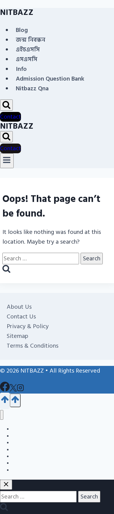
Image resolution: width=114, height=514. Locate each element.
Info (21, 69)
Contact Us (21, 316)
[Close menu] (1, 415)
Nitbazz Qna (32, 88)
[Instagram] (20, 390)
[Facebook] (5, 390)
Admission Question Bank (50, 79)
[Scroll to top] (5, 401)
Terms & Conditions (32, 346)
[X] (13, 390)
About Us (19, 307)
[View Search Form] (6, 105)
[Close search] (6, 485)
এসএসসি (26, 59)
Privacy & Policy (28, 326)
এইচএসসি (28, 49)
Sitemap (17, 336)
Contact (10, 117)
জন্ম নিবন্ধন (30, 40)
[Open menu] (7, 160)
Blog (22, 30)
